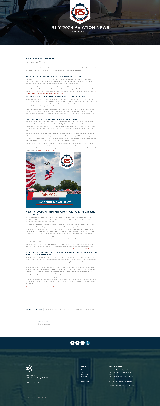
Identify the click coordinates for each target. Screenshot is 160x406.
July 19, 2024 (30, 62)
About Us (117, 5)
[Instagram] (82, 343)
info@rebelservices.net (33, 382)
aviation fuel (90, 310)
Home (38, 5)
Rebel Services (40, 62)
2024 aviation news (50, 310)
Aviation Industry (77, 310)
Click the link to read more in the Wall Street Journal (81, 249)
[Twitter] (77, 343)
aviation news (64, 310)
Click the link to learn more (46, 150)
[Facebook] (72, 343)
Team (46, 5)
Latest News (129, 5)
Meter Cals (56, 5)
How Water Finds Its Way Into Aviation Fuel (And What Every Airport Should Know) (120, 372)
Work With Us (105, 5)
